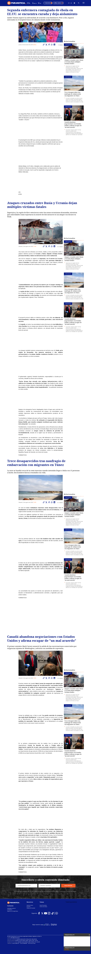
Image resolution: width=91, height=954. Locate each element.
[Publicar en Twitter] (46, 45)
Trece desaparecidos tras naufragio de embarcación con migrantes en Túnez (72, 94)
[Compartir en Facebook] (49, 44)
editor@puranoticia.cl (11, 908)
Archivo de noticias (43, 906)
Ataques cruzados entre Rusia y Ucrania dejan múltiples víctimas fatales (73, 61)
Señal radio (57, 3)
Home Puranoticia (43, 905)
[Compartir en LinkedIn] (54, 44)
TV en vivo (47, 3)
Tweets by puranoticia (71, 902)
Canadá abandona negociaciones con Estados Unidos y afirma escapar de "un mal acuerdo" (73, 124)
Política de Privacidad (31, 908)
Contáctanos (9, 909)
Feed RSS (28, 906)
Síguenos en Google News (12, 911)
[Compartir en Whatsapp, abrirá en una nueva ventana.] (52, 44)
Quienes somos (30, 905)
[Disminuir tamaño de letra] (71, 3)
